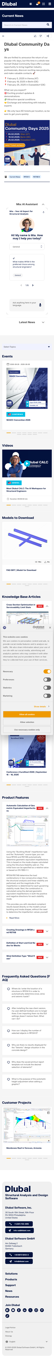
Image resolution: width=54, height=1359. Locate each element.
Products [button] (11, 1279)
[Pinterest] (42, 1310)
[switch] (47, 680)
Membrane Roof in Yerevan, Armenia (24, 1148)
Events (7, 356)
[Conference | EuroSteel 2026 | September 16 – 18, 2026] (27, 749)
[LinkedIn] (25, 1310)
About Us (9, 1332)
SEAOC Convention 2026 (18, 420)
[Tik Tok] (7, 1316)
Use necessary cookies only (27, 730)
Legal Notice (10, 1328)
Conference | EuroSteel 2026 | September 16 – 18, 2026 (26, 773)
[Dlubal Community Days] (27, 143)
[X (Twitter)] (30, 1310)
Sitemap (8, 1336)
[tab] (19, 434)
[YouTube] (13, 1310)
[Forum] (7, 1310)
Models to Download (18, 518)
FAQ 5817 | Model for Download (21, 570)
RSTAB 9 (36, 177)
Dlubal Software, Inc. (18, 1207)
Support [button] (10, 1285)
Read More (14, 918)
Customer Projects (16, 1102)
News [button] (8, 1291)
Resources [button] (12, 1296)
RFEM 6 (27, 177)
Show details (40, 706)
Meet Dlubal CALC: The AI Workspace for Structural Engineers (26, 489)
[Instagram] (36, 1310)
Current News (15, 177)
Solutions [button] (11, 1273)
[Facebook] (19, 1310)
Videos (7, 445)
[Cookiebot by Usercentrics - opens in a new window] (33, 627)
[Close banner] (50, 627)
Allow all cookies (27, 714)
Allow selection (27, 722)
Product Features (15, 797)
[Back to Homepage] (9, 4)
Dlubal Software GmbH (20, 1238)
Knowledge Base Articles (21, 597)
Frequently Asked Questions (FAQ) (26, 978)
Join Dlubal (12, 1305)
